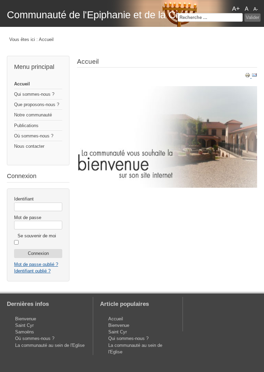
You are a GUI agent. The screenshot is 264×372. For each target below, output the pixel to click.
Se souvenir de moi (37, 235)
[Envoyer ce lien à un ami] (254, 76)
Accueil (22, 83)
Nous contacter (29, 146)
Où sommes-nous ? (33, 135)
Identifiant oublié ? (32, 270)
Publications (26, 125)
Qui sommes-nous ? (34, 94)
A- (255, 9)
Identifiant (24, 199)
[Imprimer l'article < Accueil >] (248, 76)
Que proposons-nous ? (36, 104)
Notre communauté (33, 114)
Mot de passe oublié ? (36, 264)
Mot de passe (27, 217)
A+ (236, 8)
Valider (252, 17)
